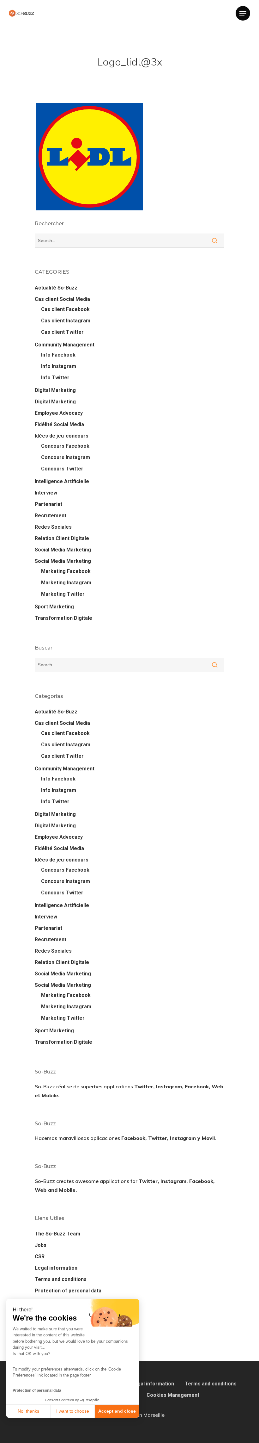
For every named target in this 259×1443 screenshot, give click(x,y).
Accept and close (117, 1411)
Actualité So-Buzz (56, 288)
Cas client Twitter (62, 332)
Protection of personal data (37, 1390)
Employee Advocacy (59, 413)
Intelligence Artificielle (62, 481)
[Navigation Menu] (243, 13)
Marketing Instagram (66, 583)
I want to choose (72, 1411)
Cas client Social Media (62, 299)
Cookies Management (173, 1395)
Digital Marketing (55, 390)
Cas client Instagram (65, 321)
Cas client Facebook (65, 309)
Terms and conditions (61, 1279)
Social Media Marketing (63, 550)
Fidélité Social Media (59, 424)
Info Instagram (58, 366)
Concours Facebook (65, 446)
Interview (46, 493)
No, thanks (28, 1411)
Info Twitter (55, 378)
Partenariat (48, 504)
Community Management (64, 345)
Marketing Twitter (63, 594)
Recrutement (50, 516)
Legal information (56, 1268)
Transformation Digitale (63, 618)
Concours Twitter (62, 469)
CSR (40, 1256)
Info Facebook (58, 355)
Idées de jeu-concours (61, 436)
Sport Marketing (54, 607)
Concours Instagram (65, 457)
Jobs (40, 1245)
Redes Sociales (53, 527)
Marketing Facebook (66, 571)
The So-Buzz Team (57, 1234)
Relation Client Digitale (62, 538)
